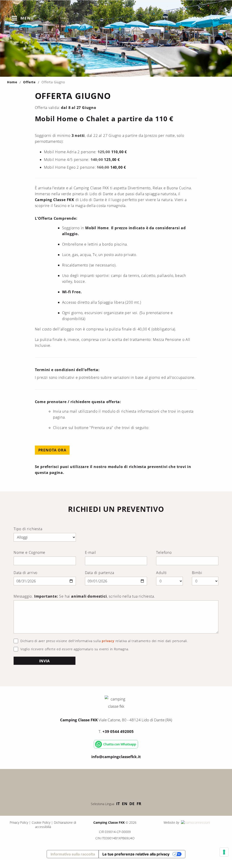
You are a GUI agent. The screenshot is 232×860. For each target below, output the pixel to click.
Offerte (29, 82)
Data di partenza (99, 572)
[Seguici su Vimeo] (116, 784)
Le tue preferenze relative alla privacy (135, 854)
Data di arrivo (25, 572)
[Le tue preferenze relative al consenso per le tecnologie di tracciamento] (224, 852)
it (118, 803)
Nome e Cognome (29, 552)
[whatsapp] (116, 747)
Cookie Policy (41, 822)
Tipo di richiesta (28, 528)
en (124, 803)
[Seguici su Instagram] (129, 784)
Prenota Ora (52, 450)
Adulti (161, 572)
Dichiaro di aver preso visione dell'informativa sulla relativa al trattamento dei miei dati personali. (104, 641)
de (132, 803)
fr (139, 803)
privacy (108, 641)
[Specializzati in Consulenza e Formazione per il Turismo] (195, 822)
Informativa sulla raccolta (73, 854)
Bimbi (197, 572)
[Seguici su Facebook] (102, 784)
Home (12, 82)
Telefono (164, 552)
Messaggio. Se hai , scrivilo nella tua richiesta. (84, 596)
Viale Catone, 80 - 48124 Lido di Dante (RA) (116, 719)
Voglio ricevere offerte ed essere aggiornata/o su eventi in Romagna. (74, 649)
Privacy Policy (19, 822)
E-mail (90, 552)
